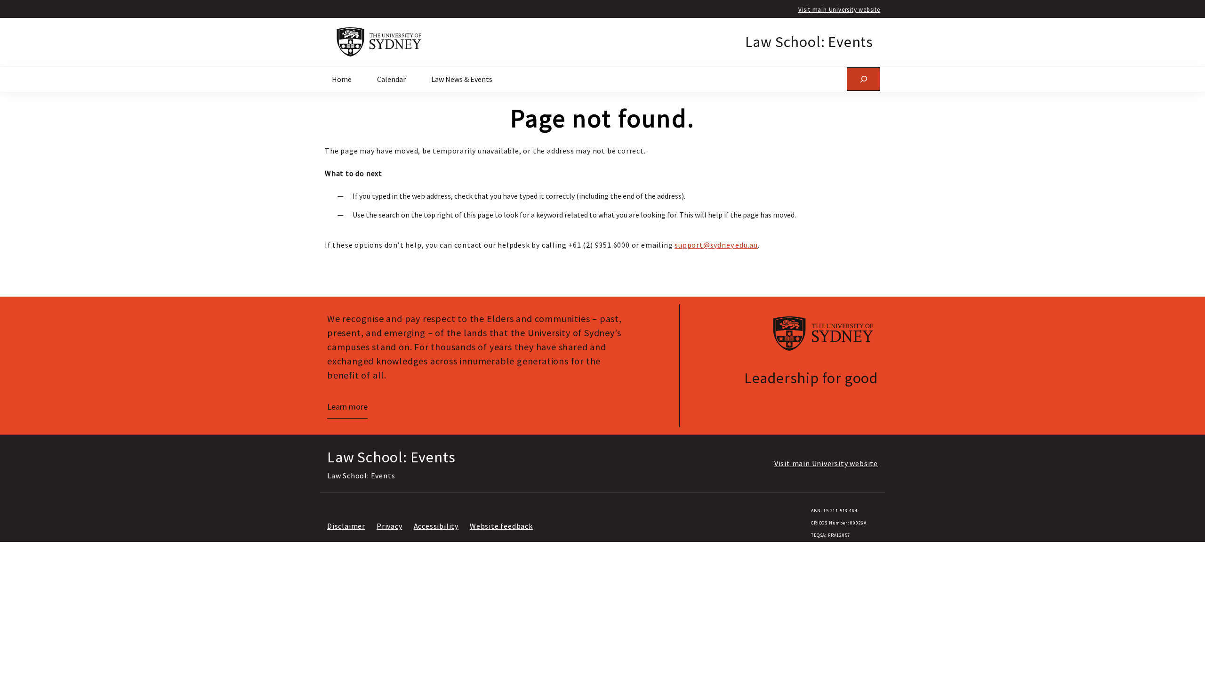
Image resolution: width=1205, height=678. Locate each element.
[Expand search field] (863, 78)
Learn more (347, 406)
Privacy (389, 526)
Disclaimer (346, 526)
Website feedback (501, 526)
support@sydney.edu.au (716, 245)
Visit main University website (839, 9)
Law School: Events (809, 41)
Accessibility (436, 526)
